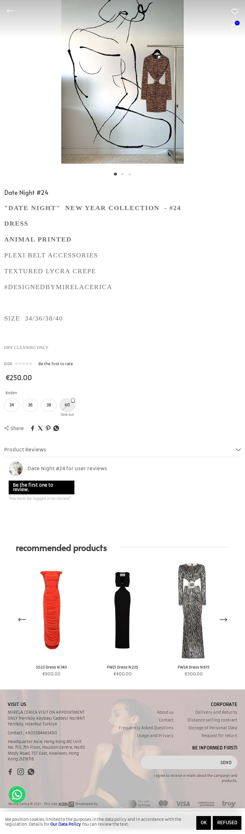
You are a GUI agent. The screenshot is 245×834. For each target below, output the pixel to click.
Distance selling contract (212, 720)
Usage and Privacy (155, 735)
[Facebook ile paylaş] (32, 428)
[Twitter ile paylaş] (40, 428)
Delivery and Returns (216, 712)
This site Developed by (71, 804)
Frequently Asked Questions (146, 727)
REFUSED (227, 822)
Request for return (219, 735)
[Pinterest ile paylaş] (48, 428)
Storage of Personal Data (212, 727)
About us (165, 712)
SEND (226, 762)
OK (203, 822)
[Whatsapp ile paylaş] (56, 428)
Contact (166, 720)
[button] (115, 174)
